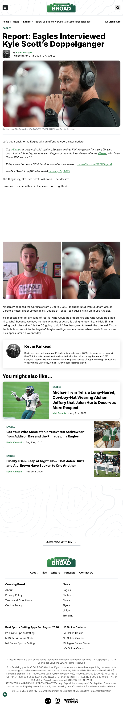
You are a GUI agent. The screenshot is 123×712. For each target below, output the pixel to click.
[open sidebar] (5, 7)
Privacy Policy (13, 595)
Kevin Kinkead (24, 52)
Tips (44, 572)
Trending (68, 615)
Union (66, 610)
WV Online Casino (74, 648)
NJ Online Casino (73, 638)
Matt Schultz (59, 413)
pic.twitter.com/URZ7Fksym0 (94, 164)
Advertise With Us (59, 542)
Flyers (66, 605)
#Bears (102, 153)
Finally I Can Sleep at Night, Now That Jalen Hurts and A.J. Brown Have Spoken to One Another (45, 463)
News (66, 584)
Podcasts (69, 572)
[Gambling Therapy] (71, 701)
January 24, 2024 (59, 171)
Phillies (67, 595)
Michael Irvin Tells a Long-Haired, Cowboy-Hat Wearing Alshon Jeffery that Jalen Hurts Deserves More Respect (84, 400)
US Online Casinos (74, 627)
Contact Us (86, 572)
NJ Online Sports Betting (20, 643)
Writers (55, 572)
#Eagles (16, 149)
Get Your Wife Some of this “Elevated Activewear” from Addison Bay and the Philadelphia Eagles (45, 434)
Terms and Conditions (18, 600)
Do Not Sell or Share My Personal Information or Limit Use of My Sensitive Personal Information (61, 690)
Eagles (7, 28)
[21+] (48, 701)
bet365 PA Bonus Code (19, 638)
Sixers (66, 600)
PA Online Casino (73, 633)
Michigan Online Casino (77, 643)
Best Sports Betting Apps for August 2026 (32, 627)
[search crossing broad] (117, 7)
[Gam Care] (57, 701)
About (33, 572)
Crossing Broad (15, 584)
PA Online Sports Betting (20, 633)
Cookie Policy (13, 605)
